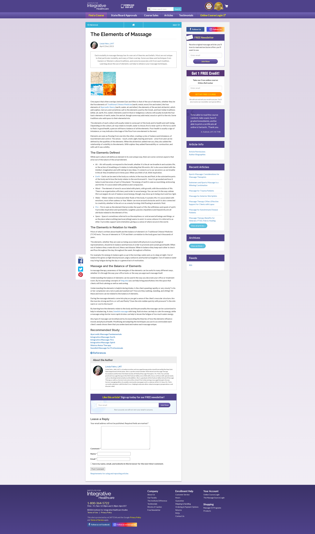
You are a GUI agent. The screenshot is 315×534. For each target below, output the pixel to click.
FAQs (177, 513)
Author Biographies (197, 154)
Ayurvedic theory (108, 107)
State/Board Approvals (124, 15)
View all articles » (198, 225)
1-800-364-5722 (98, 503)
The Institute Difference (157, 501)
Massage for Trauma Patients (201, 190)
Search (177, 9)
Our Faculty (152, 498)
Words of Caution (154, 507)
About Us (151, 495)
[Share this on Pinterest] (80, 274)
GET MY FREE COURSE (205, 94)
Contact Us (179, 516)
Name (93, 454)
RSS (190, 265)
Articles (168, 15)
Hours (177, 498)
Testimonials (186, 15)
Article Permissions (197, 151)
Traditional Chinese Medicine (119, 104)
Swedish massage (120, 311)
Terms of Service (97, 520)
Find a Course (96, 15)
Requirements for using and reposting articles (109, 473)
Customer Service (182, 495)
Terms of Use (92, 512)
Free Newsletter (153, 510)
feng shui (124, 280)
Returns (178, 510)
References (99, 352)
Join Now (165, 405)
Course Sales (151, 15)
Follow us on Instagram (126, 525)
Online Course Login (211, 15)
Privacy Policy (106, 512)
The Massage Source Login (214, 498)
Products (207, 511)
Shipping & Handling (183, 504)
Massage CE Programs (212, 508)
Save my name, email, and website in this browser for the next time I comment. (128, 464)
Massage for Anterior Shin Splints (203, 196)
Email (93, 459)
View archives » (197, 246)
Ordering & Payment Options (186, 507)
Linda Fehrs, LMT (107, 43)
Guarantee (179, 501)
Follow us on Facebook (100, 525)
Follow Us (196, 29)
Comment (95, 448)
